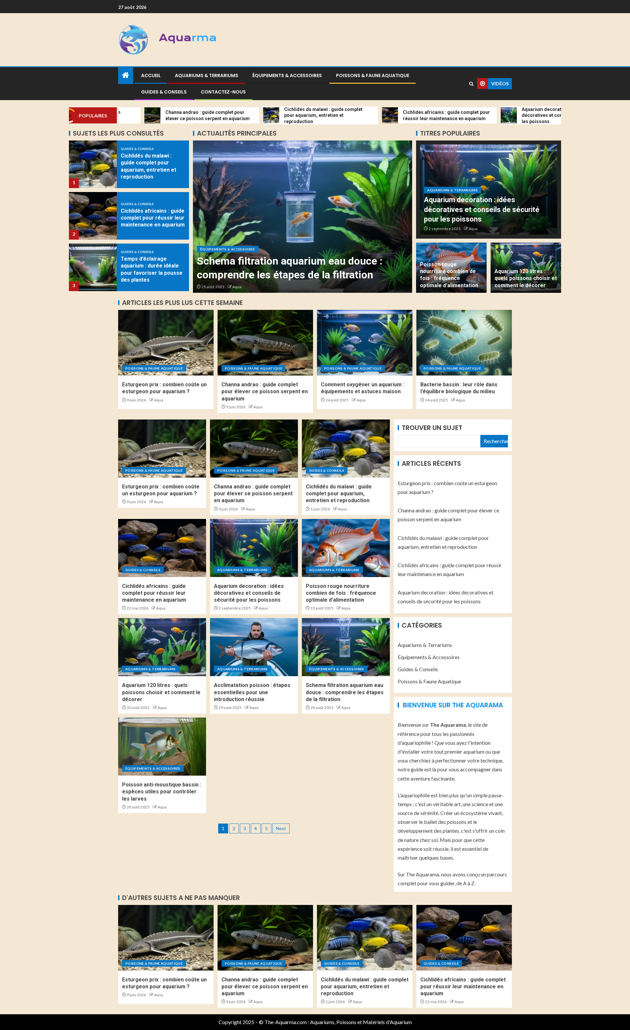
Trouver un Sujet (432, 427)
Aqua (237, 286)
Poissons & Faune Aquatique (372, 75)
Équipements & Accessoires (287, 75)
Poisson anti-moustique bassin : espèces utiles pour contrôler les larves (161, 792)
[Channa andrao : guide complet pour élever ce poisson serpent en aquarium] (265, 343)
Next (281, 828)
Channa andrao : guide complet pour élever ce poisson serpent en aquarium (264, 391)
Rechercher (496, 441)
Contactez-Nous (223, 92)
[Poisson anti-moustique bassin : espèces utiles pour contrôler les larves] (302, 216)
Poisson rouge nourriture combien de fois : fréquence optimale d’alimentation (341, 593)
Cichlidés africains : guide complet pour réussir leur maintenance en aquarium (153, 166)
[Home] (125, 75)
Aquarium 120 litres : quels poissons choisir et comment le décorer (525, 278)
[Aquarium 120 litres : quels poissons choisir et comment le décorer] (162, 647)
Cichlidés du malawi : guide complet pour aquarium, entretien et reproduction (339, 493)
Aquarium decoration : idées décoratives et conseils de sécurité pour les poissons (481, 209)
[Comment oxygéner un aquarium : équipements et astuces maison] (364, 343)
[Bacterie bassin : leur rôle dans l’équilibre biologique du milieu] (464, 343)
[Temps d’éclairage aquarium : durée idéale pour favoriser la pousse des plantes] (93, 216)
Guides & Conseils (164, 92)
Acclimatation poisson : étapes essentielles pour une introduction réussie (252, 692)
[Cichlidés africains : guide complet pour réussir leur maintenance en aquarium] (93, 164)
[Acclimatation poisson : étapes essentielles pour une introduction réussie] (254, 647)
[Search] (471, 83)
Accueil (151, 75)
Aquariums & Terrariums (206, 75)
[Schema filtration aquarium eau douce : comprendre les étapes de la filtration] (346, 647)
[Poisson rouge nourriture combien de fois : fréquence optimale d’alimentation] (346, 548)
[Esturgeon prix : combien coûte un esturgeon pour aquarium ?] (166, 343)
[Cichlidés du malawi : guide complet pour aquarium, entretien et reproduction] (346, 448)
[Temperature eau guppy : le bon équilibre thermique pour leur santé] (93, 267)
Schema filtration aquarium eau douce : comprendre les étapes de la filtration (345, 692)
